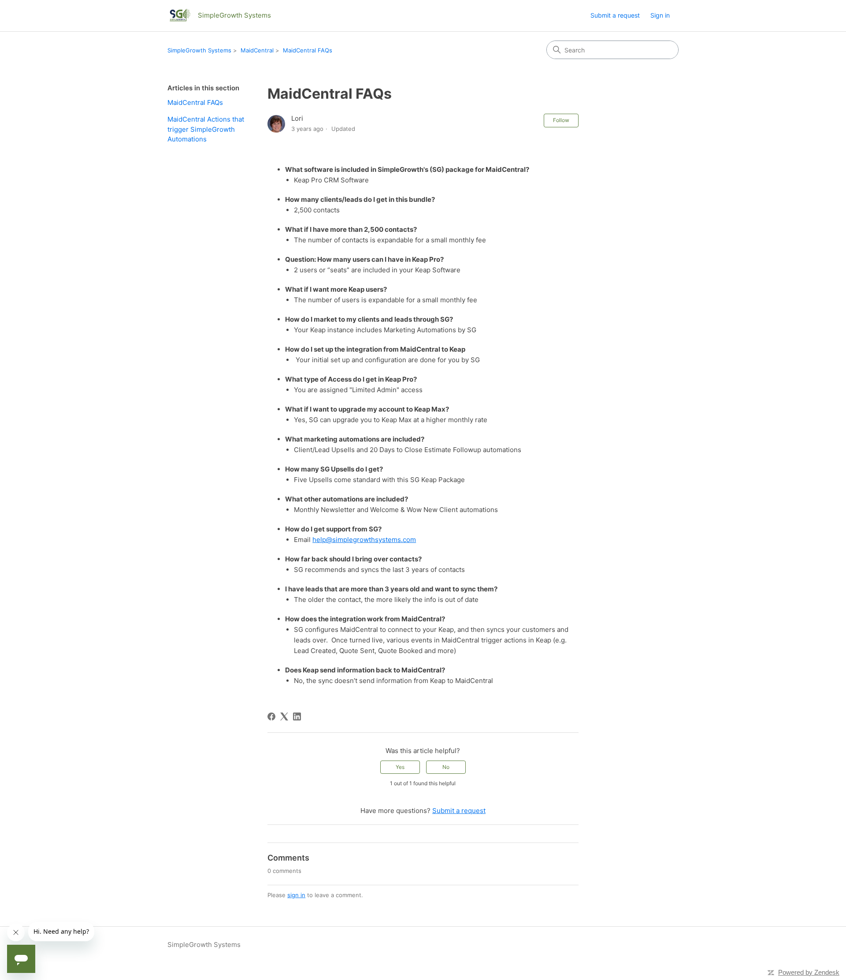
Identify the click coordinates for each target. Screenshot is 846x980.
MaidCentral (257, 50)
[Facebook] (271, 716)
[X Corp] (284, 716)
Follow (561, 120)
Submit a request (615, 15)
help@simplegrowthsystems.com (364, 539)
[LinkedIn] (297, 716)
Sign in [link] (660, 15)
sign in (296, 894)
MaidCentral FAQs (307, 50)
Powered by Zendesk (808, 972)
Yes (400, 767)
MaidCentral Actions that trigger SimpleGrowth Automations (205, 129)
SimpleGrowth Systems (199, 50)
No (445, 767)
